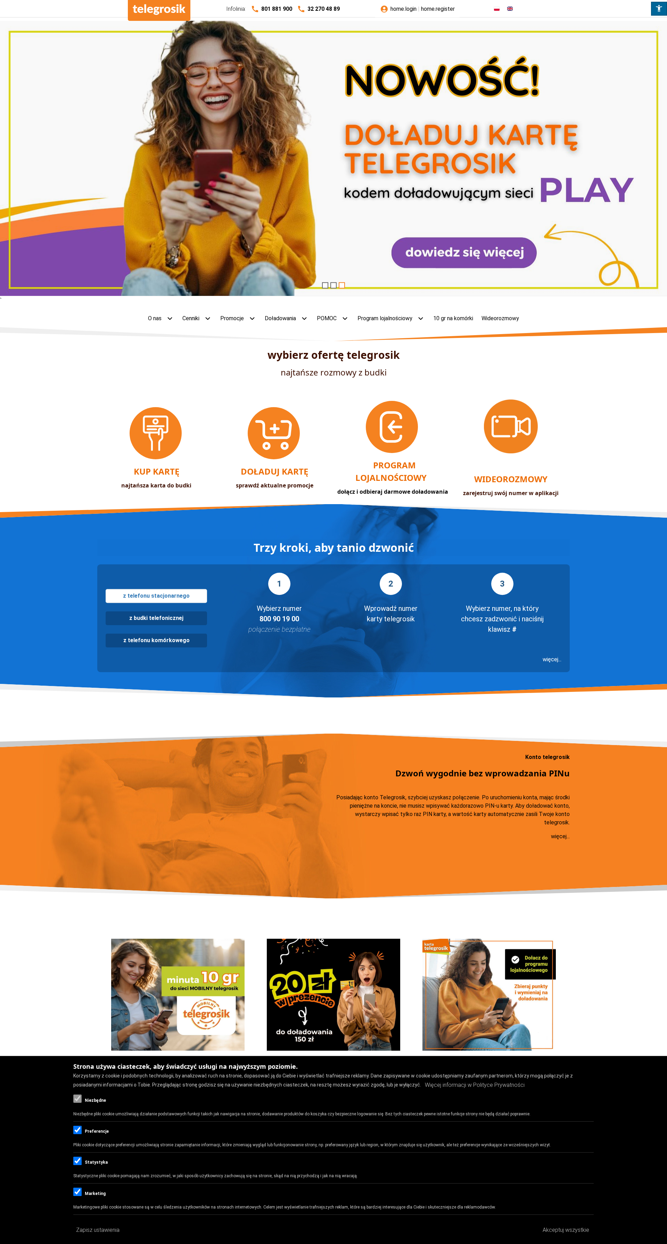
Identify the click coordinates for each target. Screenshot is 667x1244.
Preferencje (97, 1131)
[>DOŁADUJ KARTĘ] (274, 457)
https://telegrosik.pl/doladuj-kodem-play (333, 160)
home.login (403, 9)
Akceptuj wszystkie (566, 1230)
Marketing (95, 1193)
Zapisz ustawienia (98, 1230)
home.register (438, 9)
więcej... (552, 659)
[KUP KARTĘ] (156, 457)
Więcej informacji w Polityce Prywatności (475, 1085)
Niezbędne (95, 1100)
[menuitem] (161, 319)
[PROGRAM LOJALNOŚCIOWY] (392, 451)
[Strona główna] (159, 10)
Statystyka (96, 1162)
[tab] (156, 596)
